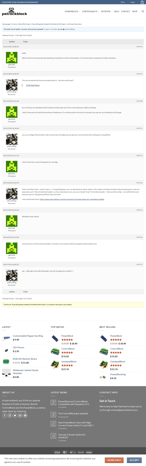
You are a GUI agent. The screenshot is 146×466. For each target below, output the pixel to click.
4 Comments (66, 428)
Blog (116, 11)
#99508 (140, 101)
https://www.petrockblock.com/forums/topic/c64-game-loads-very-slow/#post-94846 (72, 199)
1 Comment (66, 407)
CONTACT (125, 11)
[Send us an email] (20, 415)
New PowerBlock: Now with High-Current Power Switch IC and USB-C (76, 424)
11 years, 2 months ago (51, 29)
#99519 (140, 155)
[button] (132, 2)
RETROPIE (105, 11)
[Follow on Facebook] (4, 415)
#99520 (140, 183)
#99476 (140, 74)
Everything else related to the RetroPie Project (49, 24)
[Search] (143, 11)
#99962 (140, 237)
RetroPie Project (24, 24)
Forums (14, 24)
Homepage (6, 24)
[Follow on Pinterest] (25, 415)
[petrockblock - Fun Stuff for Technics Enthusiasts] (14, 11)
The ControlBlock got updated (73, 413)
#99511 (140, 128)
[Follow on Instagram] (10, 415)
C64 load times (32, 85)
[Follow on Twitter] (15, 415)
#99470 (140, 46)
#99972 (140, 264)
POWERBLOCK (71, 11)
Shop (123, 2)
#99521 (140, 210)
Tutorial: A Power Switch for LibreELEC (72, 436)
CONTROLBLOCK (89, 11)
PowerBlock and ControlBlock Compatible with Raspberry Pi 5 (73, 402)
